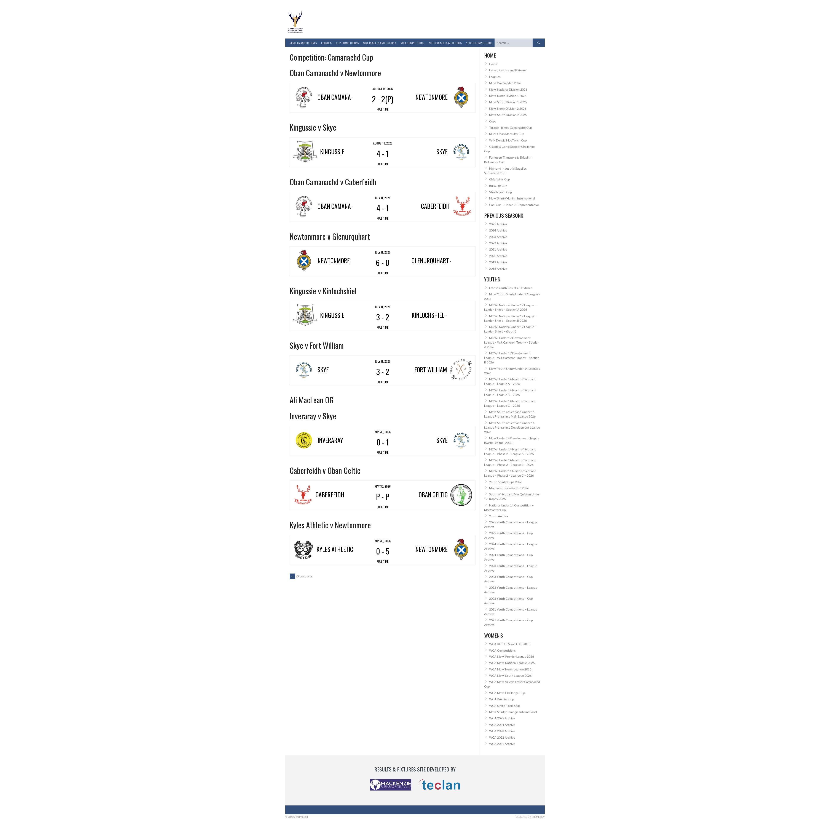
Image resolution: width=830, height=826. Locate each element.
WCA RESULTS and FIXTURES (379, 42)
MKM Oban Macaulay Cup (506, 134)
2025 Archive (498, 224)
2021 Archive (498, 249)
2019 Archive (498, 262)
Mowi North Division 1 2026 (507, 96)
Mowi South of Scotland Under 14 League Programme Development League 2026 (512, 427)
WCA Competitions (502, 650)
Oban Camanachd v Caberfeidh (333, 181)
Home (493, 64)
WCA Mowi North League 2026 (510, 669)
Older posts (302, 576)
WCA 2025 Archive (502, 718)
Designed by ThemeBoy (530, 816)
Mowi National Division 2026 (508, 89)
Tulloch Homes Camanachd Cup (510, 127)
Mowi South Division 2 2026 (508, 115)
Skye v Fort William (317, 345)
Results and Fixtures (303, 42)
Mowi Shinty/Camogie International (513, 712)
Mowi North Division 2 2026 (507, 108)
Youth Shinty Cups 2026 (505, 482)
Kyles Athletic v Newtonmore (330, 524)
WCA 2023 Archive (502, 731)
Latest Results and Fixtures (507, 70)
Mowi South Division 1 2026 (508, 102)
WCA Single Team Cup (504, 705)
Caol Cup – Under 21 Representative (514, 205)
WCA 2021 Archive (502, 744)
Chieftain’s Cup (499, 179)
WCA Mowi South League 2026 (510, 675)
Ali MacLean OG (312, 399)
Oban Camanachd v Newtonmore (335, 72)
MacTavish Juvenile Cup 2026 (509, 488)
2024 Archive (498, 230)
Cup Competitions (347, 42)
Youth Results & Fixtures (445, 42)
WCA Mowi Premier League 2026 (511, 656)
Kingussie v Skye (313, 127)
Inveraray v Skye (313, 415)
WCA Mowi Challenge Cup (507, 693)
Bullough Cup (498, 186)
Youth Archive (498, 516)
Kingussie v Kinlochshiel (323, 290)
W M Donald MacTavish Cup (508, 140)
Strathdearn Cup (500, 192)
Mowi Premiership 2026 (505, 83)
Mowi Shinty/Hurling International (512, 198)
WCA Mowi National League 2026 (512, 663)
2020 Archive (498, 256)
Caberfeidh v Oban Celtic (325, 470)
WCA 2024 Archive (502, 724)
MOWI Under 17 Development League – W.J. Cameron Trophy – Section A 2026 (511, 342)
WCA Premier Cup (501, 699)
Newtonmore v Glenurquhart (330, 236)
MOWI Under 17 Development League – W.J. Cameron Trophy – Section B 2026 (511, 357)
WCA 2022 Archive (502, 737)
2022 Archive (498, 243)
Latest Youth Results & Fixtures (510, 288)
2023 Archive (498, 237)
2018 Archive (498, 268)
